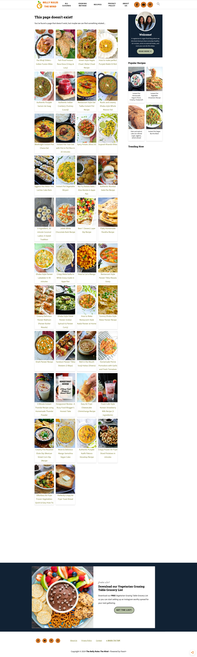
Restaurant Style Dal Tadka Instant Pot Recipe (86, 106)
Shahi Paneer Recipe (44, 361)
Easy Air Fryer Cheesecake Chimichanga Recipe (86, 408)
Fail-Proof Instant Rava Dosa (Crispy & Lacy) (65, 64)
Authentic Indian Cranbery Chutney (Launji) (65, 106)
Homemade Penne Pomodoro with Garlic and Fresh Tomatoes (107, 365)
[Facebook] (137, 5)
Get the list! (124, 610)
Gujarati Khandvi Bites (107, 144)
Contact (99, 640)
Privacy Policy (112, 5)
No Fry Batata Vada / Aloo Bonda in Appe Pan (86, 190)
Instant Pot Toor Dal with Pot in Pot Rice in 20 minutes (65, 148)
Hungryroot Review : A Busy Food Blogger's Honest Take (65, 408)
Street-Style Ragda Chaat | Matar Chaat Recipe (86, 64)
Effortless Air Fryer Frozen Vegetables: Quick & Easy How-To (44, 499)
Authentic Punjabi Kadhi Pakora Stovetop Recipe (86, 453)
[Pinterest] (150, 5)
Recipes (98, 5)
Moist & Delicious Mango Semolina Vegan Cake (65, 453)
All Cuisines (66, 5)
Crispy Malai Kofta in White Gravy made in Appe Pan (65, 278)
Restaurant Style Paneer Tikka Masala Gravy (108, 278)
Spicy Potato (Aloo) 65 (86, 144)
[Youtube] (143, 5)
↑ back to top (113, 640)
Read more (144, 51)
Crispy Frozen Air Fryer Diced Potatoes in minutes (107, 453)
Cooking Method (82, 5)
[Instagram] (58, 640)
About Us (126, 5)
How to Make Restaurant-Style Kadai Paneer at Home (86, 320)
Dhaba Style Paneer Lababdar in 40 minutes (44, 278)
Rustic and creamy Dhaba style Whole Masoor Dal (108, 106)
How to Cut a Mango (86, 274)
